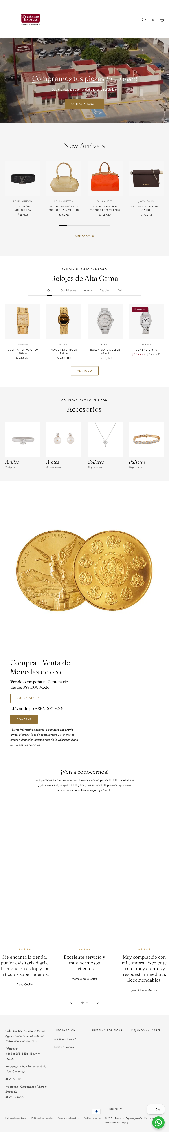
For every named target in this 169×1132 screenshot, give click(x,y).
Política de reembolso (15, 1118)
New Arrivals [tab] (84, 145)
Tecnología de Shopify (116, 1122)
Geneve (146, 344)
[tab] (82, 1003)
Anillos (12, 462)
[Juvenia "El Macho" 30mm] (22, 321)
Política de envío (92, 1118)
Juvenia (23, 344)
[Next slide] (97, 1002)
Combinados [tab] (68, 290)
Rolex (105, 344)
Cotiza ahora (82, 104)
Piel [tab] (119, 290)
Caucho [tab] (104, 290)
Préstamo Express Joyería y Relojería (134, 1118)
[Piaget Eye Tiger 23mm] (63, 321)
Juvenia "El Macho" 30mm (23, 351)
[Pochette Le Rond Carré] (146, 178)
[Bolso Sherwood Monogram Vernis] (63, 178)
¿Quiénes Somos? (65, 1039)
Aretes (52, 462)
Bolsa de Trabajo (64, 1047)
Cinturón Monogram (23, 208)
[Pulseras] (146, 439)
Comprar (24, 719)
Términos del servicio (68, 1118)
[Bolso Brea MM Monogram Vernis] (105, 178)
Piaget (63, 344)
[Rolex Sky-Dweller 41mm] (105, 321)
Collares (96, 462)
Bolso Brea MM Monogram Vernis (105, 208)
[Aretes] (63, 439)
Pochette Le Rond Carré (146, 208)
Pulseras (137, 462)
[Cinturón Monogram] (22, 178)
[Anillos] (22, 439)
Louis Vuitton (22, 201)
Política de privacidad (42, 1118)
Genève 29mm (146, 349)
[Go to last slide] (71, 1002)
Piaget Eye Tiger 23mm (64, 351)
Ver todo (82, 236)
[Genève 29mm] (146, 321)
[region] (84, 977)
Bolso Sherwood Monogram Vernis (64, 208)
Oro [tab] (49, 290)
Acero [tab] (88, 290)
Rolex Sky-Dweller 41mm (105, 351)
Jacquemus (146, 201)
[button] (7, 20)
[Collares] (105, 439)
